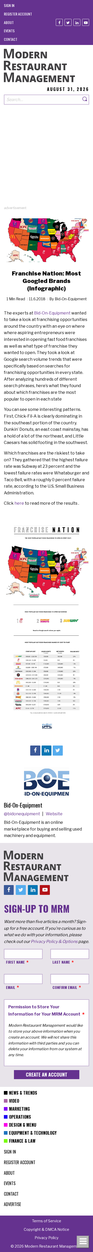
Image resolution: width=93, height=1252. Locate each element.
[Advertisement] (46, 158)
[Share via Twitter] (58, 750)
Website (54, 813)
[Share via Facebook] (35, 750)
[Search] (85, 100)
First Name (15, 962)
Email (10, 987)
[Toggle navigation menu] (83, 1242)
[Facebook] (59, 22)
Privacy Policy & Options (54, 941)
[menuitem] (9, 5)
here (19, 503)
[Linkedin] (76, 22)
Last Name (61, 962)
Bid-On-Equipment (52, 313)
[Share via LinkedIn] (46, 750)
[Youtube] (85, 22)
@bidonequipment (22, 813)
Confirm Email (64, 987)
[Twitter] (68, 22)
